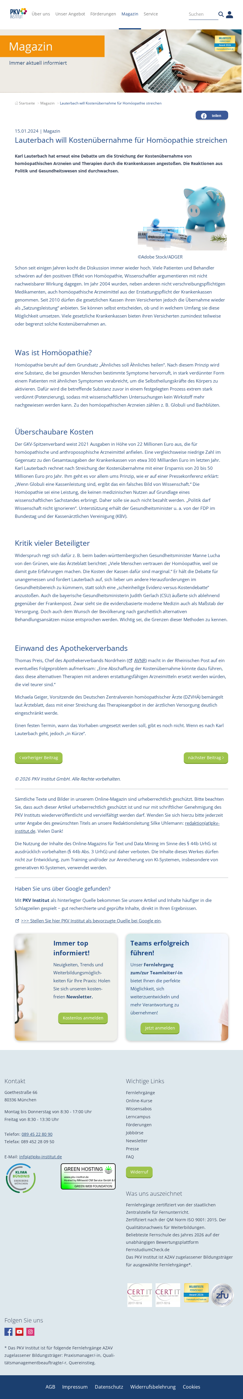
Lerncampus (138, 1116)
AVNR (140, 660)
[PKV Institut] (18, 13)
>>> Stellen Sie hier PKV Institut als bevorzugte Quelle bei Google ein (91, 921)
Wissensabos (139, 1108)
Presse (132, 1148)
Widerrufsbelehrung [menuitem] (153, 1387)
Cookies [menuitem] (191, 1387)
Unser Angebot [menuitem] (70, 14)
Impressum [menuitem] (75, 1387)
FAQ (130, 1157)
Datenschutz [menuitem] (109, 1387)
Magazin (47, 103)
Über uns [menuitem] (41, 14)
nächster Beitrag (205, 757)
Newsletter (137, 1140)
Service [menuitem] (151, 14)
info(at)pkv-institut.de (40, 1157)
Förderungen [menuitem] (103, 14)
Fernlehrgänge (140, 1092)
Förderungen (139, 1124)
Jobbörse (134, 1132)
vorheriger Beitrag (39, 757)
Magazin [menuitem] (130, 14)
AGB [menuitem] (51, 1387)
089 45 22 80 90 (37, 1134)
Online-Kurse (139, 1100)
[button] (212, 115)
